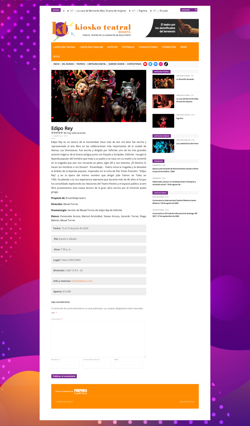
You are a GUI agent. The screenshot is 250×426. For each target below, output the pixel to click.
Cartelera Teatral (64, 47)
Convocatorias (148, 47)
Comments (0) (57, 136)
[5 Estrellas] (61, 132)
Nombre (55, 359)
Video (183, 47)
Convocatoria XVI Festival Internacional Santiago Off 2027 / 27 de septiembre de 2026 (174, 215)
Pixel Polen (190, 402)
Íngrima (139, 10)
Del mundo (68, 64)
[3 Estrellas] (57, 132)
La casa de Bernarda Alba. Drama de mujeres (97, 10)
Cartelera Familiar (91, 47)
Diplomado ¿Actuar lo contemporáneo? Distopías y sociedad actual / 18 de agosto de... (174, 183)
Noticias (112, 47)
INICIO (56, 64)
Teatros (80, 64)
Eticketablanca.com (82, 281)
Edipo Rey (61, 128)
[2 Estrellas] (55, 132)
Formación (169, 47)
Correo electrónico (91, 359)
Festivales (128, 47)
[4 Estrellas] (59, 132)
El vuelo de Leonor (166, 10)
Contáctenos (134, 64)
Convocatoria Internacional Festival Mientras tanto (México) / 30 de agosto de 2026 (174, 202)
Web (116, 359)
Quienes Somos (116, 64)
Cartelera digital (96, 64)
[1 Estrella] (52, 132)
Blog (56, 56)
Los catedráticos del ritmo (187, 143)
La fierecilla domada (185, 79)
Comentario (57, 319)
